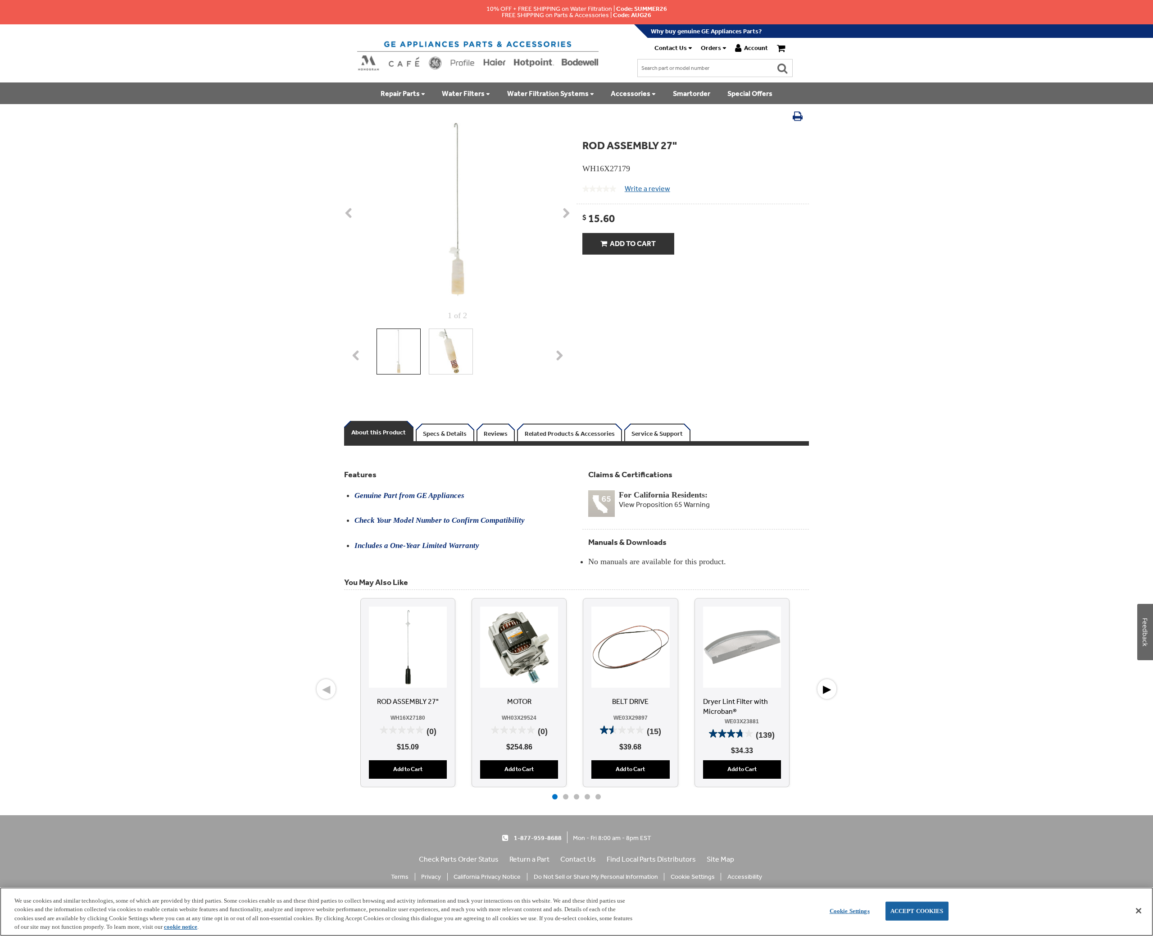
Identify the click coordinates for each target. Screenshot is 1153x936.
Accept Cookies (917, 911)
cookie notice (180, 926)
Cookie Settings (850, 911)
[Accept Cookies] (1138, 911)
